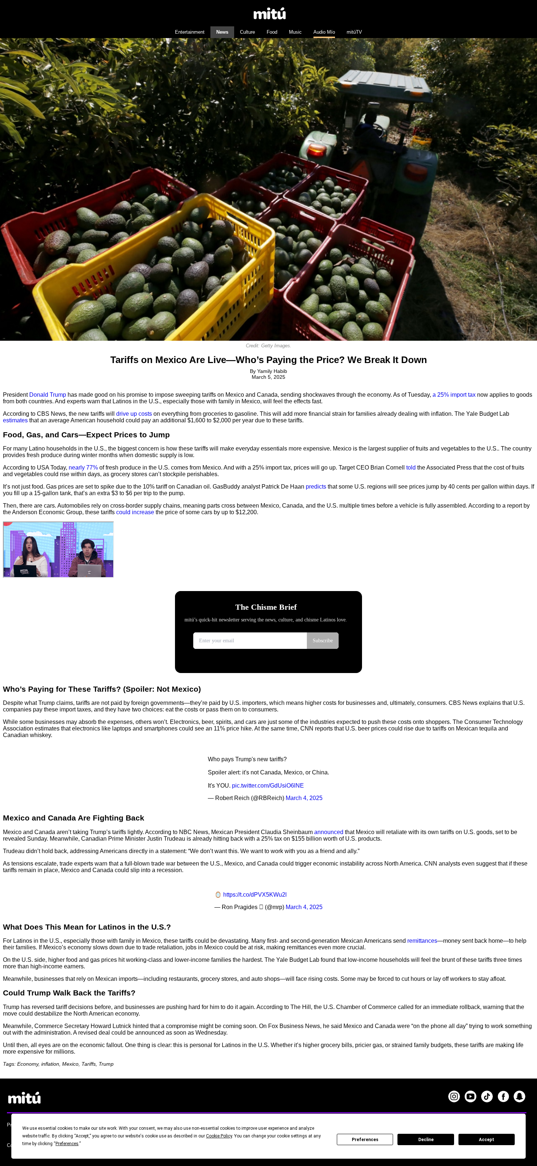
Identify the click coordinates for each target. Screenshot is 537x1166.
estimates (15, 420)
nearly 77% (83, 467)
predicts (316, 486)
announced (328, 832)
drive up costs (134, 414)
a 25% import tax (454, 395)
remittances (422, 941)
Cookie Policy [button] (219, 1136)
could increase (135, 512)
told (411, 467)
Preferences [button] (67, 1143)
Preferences (365, 1139)
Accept (486, 1139)
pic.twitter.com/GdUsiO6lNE (268, 785)
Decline (426, 1139)
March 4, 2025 (304, 798)
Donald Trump (47, 395)
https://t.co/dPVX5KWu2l (255, 895)
